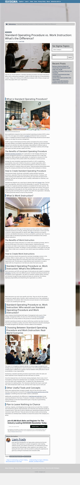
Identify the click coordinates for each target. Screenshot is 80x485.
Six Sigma (26, 136)
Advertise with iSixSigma (52, 468)
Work (32, 232)
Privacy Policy (42, 1)
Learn (26, 1)
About (48, 1)
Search (54, 55)
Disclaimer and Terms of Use (17, 431)
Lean (36, 366)
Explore (21, 1)
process (39, 182)
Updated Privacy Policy (38, 468)
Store (35, 1)
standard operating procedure (16, 456)
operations (8, 273)
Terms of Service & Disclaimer (23, 468)
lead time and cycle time (35, 396)
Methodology (12, 24)
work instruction (27, 456)
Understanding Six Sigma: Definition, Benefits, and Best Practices (38, 460)
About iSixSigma (9, 468)
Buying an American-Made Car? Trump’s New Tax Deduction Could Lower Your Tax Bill (61, 67)
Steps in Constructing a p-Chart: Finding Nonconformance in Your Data (17, 460)
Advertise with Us (56, 1)
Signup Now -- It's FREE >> (39, 426)
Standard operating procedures (13, 154)
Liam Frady (21, 41)
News (31, 1)
